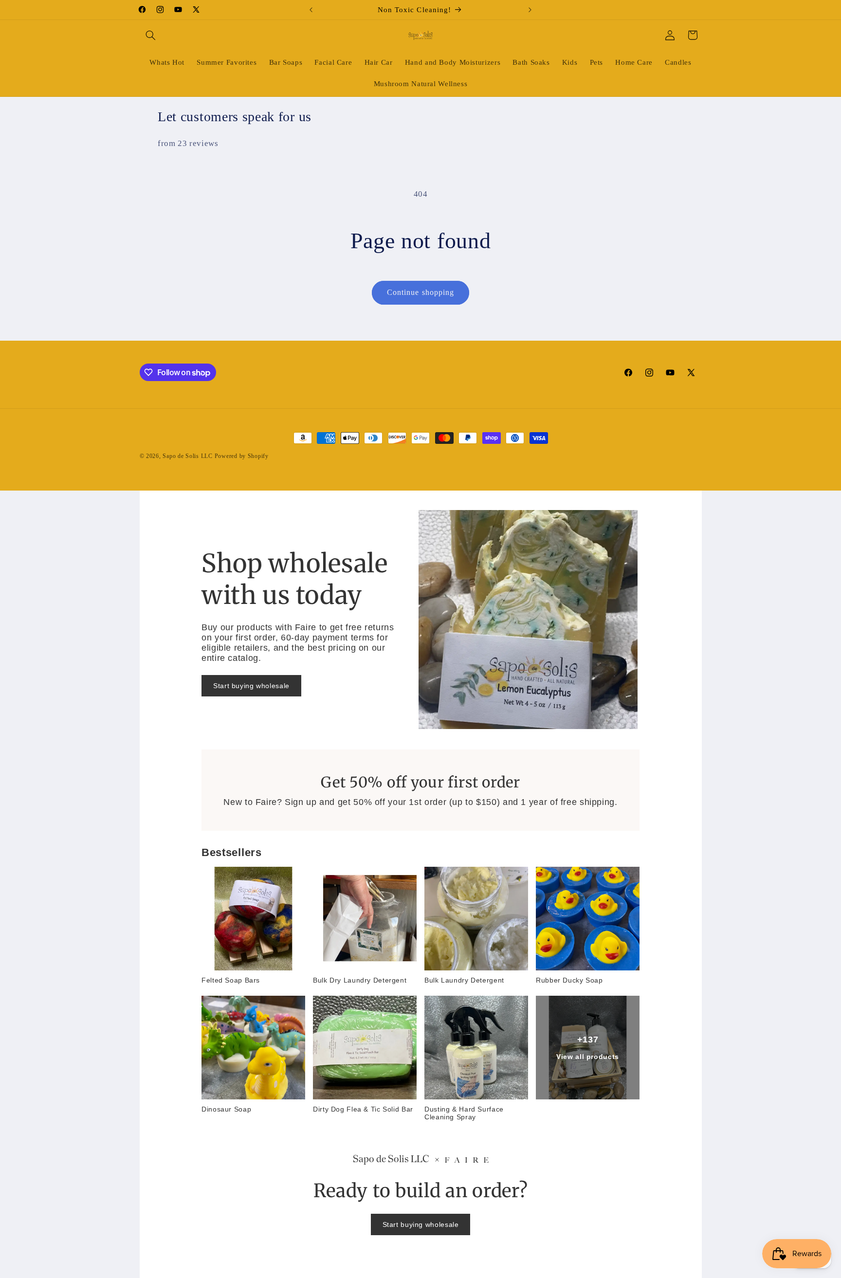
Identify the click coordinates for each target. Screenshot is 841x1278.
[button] (151, 35)
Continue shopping (420, 292)
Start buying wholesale (251, 686)
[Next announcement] (530, 9)
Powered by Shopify (242, 456)
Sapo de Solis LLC (188, 456)
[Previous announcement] (311, 9)
